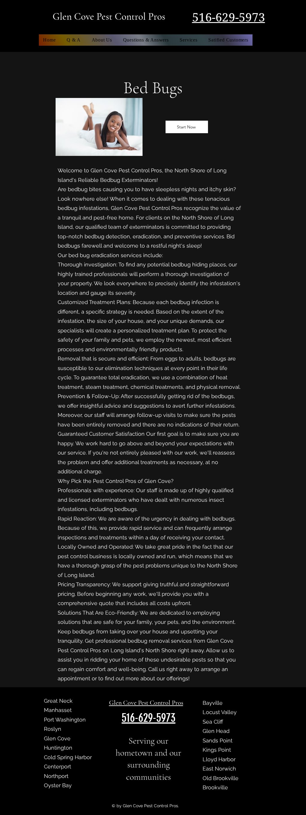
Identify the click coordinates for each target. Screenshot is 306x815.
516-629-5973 (228, 17)
